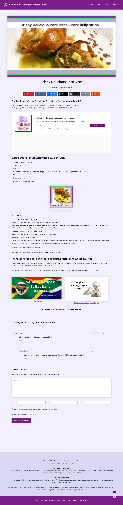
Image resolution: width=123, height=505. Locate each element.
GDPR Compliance (55, 500)
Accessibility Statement (56, 463)
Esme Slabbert (16, 470)
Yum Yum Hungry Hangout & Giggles (86, 303)
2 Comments (54, 87)
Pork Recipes (31, 252)
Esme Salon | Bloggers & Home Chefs (28, 5)
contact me (51, 473)
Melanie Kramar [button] (35, 247)
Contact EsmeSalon (40, 500)
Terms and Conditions (70, 500)
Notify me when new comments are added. (25, 414)
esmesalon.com (60, 309)
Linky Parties (93, 270)
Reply (20, 341)
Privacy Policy (70, 463)
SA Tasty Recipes (36, 301)
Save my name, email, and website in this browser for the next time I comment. (35, 409)
